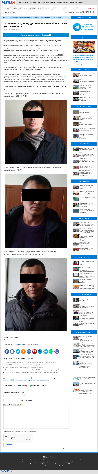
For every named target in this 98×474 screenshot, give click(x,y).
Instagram (91, 12)
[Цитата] (16, 405)
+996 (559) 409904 (39, 385)
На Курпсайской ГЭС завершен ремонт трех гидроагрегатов (85, 174)
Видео (25, 8)
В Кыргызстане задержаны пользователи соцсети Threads (86, 118)
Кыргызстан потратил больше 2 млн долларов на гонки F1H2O (86, 211)
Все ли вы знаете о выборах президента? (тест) (87, 378)
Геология (66, 2)
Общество (59, 2)
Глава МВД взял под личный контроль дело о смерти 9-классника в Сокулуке (29, 364)
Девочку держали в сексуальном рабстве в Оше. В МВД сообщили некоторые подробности (33, 370)
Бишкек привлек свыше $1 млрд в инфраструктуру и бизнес (86, 187)
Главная (19, 2)
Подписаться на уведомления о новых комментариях (20, 431)
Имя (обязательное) (25, 396)
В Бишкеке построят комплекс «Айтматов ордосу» (84, 93)
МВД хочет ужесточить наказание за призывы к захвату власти (24, 367)
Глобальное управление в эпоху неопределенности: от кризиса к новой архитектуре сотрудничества (87, 275)
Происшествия (50, 2)
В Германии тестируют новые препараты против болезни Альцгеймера (87, 357)
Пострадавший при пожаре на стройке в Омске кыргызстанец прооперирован (86, 136)
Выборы (6, 8)
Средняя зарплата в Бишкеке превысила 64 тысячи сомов (87, 198)
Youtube (88, 12)
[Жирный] (4, 405)
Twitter (83, 12)
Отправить (9, 444)
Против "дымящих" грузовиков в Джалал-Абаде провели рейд (86, 162)
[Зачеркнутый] (12, 405)
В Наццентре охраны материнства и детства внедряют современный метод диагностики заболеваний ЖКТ (85, 364)
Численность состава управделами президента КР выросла (86, 99)
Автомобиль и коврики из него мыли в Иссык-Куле (87, 111)
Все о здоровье (45, 8)
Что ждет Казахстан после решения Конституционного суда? (87, 263)
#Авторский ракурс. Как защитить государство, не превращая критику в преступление (86, 313)
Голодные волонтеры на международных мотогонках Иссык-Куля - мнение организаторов (87, 156)
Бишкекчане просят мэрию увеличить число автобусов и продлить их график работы (86, 150)
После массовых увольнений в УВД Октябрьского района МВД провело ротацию (30, 362)
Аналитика (41, 2)
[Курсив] (7, 405)
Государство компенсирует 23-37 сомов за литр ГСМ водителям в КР (86, 205)
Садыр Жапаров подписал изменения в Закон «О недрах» (86, 250)
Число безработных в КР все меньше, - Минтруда (87, 192)
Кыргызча (91, 8)
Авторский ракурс (16, 8)
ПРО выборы (79, 2)
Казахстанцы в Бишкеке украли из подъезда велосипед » (32, 380)
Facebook (85, 12)
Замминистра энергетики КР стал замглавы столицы (87, 74)
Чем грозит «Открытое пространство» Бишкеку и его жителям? (87, 281)
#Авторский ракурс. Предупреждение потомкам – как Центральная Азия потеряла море (87, 307)
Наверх (66, 449)
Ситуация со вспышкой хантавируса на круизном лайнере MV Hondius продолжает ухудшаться (86, 352)
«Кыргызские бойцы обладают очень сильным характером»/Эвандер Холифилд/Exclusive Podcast (83, 58)
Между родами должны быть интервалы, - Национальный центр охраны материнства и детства (87, 346)
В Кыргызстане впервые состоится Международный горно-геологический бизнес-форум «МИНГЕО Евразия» (87, 231)
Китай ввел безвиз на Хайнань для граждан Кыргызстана (85, 87)
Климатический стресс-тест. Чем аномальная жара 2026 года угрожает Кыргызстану (86, 287)
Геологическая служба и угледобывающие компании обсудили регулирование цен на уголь (87, 225)
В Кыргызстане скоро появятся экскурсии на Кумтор (85, 244)
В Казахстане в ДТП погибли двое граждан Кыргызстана (87, 129)
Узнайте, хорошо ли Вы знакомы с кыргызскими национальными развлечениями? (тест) (85, 391)
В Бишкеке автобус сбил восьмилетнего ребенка (85, 123)
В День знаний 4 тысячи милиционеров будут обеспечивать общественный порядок (31, 372)
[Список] (19, 405)
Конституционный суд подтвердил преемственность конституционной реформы (86, 269)
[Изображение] (14, 405)
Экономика (33, 2)
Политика (26, 2)
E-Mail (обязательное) (26, 400)
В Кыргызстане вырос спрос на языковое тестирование (87, 80)
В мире (72, 2)
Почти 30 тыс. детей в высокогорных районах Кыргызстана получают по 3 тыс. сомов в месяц (87, 168)
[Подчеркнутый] (9, 405)
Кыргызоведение (33, 8)
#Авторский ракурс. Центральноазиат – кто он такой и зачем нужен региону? (86, 319)
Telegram (93, 12)
